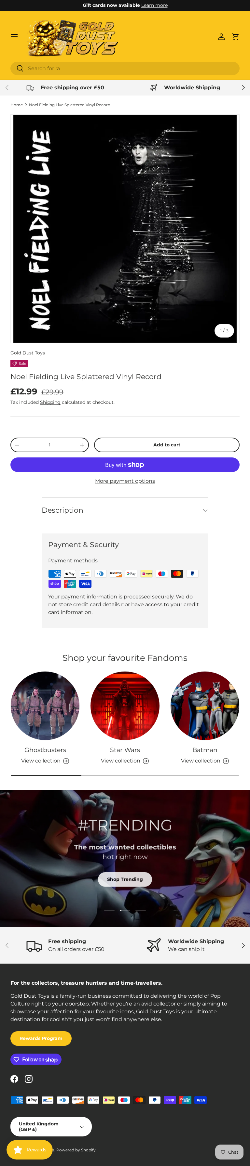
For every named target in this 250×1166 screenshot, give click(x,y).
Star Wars (125, 750)
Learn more (154, 5)
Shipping (50, 402)
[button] (236, 37)
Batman (204, 750)
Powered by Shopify (76, 1149)
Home (16, 104)
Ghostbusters (45, 750)
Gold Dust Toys (27, 353)
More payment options (125, 481)
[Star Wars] (124, 706)
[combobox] (125, 68)
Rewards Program (41, 1038)
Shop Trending (125, 879)
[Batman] (205, 706)
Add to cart (166, 445)
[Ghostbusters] (45, 706)
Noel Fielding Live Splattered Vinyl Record (69, 104)
